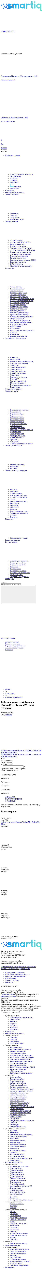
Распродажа (9, 579)
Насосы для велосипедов (19, 511)
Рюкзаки (13, 489)
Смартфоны (9, 190)
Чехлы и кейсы (16, 287)
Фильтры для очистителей (20, 573)
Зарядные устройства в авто (20, 248)
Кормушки (14, 466)
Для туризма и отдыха (18, 495)
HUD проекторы (16, 264)
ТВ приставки (15, 176)
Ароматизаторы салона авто (20, 254)
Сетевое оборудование (13, 389)
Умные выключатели (18, 367)
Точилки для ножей (17, 428)
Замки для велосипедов (19, 513)
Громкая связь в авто (18, 246)
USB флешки (15, 328)
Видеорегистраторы (17, 244)
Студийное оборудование (19, 577)
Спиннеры (14, 213)
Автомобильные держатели (20, 242)
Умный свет (14, 365)
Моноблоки (14, 188)
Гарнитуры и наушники (19, 307)
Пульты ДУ (14, 379)
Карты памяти (15, 326)
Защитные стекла (16, 291)
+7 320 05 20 (7, 31)
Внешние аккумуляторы (19, 297)
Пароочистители (16, 416)
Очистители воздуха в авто (20, 252)
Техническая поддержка (14, 648)
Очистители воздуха (18, 373)
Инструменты (15, 569)
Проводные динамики (18, 309)
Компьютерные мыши (18, 336)
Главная (8, 689)
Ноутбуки (17, 186)
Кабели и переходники (18, 293)
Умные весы (14, 375)
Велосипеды (15, 503)
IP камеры (14, 357)
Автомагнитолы (16, 240)
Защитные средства (12, 540)
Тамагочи (13, 215)
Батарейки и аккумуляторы (20, 320)
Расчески (13, 468)
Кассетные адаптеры (18, 262)
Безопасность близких (18, 377)
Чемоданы (14, 491)
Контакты (9, 650)
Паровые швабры (16, 414)
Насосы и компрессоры (19, 256)
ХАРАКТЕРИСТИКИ (13, 799)
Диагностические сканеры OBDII (23, 260)
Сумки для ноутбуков (18, 563)
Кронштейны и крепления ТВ (21, 430)
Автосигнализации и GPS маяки (22, 250)
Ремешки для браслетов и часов (22, 299)
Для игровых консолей (18, 324)
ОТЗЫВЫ (10, 801)
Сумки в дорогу (16, 493)
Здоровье (13, 180)
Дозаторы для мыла (17, 436)
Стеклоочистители (17, 422)
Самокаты (14, 505)
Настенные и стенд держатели (21, 317)
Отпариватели (15, 412)
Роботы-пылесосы (17, 418)
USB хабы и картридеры (19, 303)
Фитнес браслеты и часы (14, 192)
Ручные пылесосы (17, 420)
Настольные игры (17, 219)
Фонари (13, 515)
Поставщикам (10, 978)
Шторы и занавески (17, 383)
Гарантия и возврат (12, 644)
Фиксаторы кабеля (17, 289)
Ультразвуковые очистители (20, 385)
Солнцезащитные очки (18, 501)
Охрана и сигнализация (19, 363)
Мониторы (14, 182)
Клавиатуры (14, 334)
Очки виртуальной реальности (21, 174)
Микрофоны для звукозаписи (21, 322)
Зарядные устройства (18, 295)
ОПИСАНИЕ (10, 797)
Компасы (13, 509)
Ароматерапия (15, 432)
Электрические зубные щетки (21, 443)
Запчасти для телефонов (19, 561)
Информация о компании (14, 972)
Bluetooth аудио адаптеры (19, 313)
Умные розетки (16, 369)
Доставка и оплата (12, 642)
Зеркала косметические (19, 538)
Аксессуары (9, 693)
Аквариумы (14, 442)
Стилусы (13, 332)
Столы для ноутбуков (18, 565)
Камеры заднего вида (18, 258)
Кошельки (14, 567)
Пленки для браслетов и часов (21, 301)
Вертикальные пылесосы (19, 410)
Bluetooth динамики (17, 311)
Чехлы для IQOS (16, 575)
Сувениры (14, 440)
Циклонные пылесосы (18, 424)
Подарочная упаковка (18, 571)
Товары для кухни (17, 434)
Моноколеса (14, 507)
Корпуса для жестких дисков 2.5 (22, 330)
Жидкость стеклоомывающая (21, 266)
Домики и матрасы (17, 464)
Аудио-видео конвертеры (19, 315)
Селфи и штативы (17, 318)
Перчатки (13, 517)
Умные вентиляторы (18, 371)
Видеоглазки (15, 359)
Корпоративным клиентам (15, 646)
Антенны (13, 178)
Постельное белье (16, 438)
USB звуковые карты (18, 305)
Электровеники (16, 426)
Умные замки (15, 387)
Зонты (12, 499)
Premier (9, 715)
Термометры (15, 217)
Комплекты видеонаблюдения (21, 361)
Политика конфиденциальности (17, 974)
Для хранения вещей (18, 381)
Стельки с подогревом (18, 497)
